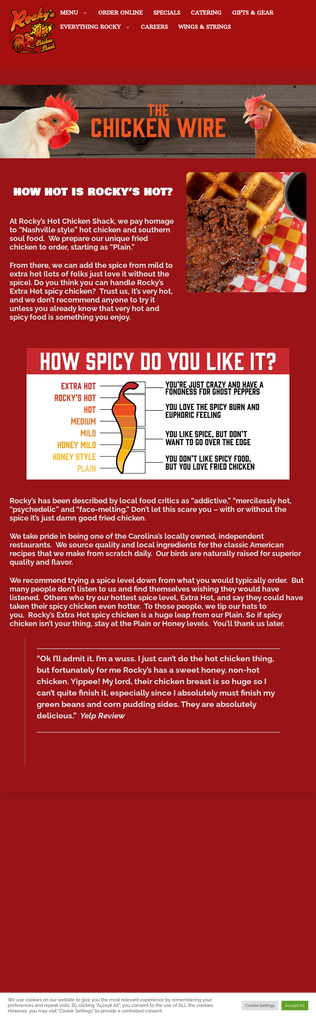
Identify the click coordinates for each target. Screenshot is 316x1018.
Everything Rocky (90, 26)
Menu (69, 12)
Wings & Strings (204, 26)
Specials (166, 12)
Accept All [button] (295, 1005)
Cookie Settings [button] (260, 1005)
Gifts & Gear (252, 12)
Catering (206, 12)
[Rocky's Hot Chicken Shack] (33, 50)
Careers (154, 26)
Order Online (120, 12)
